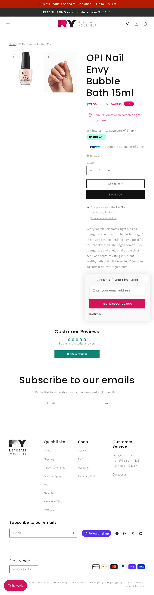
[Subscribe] (106, 403)
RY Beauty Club (87, 476)
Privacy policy (60, 582)
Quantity (90, 163)
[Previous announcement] (7, 12)
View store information (103, 218)
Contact (48, 451)
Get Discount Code (117, 303)
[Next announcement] (147, 12)
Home (12, 44)
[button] (8, 24)
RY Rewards (50, 510)
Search (82, 451)
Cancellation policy (135, 582)
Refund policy (96, 582)
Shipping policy (114, 582)
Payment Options (53, 476)
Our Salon (83, 468)
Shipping (49, 459)
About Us (49, 493)
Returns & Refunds (54, 468)
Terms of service (78, 582)
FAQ (46, 485)
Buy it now (115, 195)
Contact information (135, 586)
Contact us (119, 474)
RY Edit (82, 459)
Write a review (77, 354)
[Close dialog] (145, 279)
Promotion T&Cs (53, 501)
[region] (77, 4)
